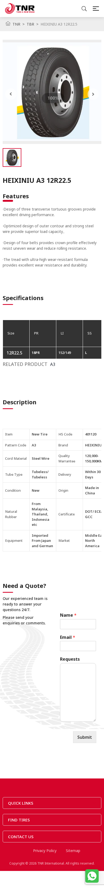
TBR (30, 24)
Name (68, 615)
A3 (52, 364)
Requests (70, 659)
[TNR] (19, 8)
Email (67, 637)
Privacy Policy (45, 850)
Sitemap (73, 850)
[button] (11, 94)
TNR (16, 24)
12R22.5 (14, 353)
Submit (84, 737)
